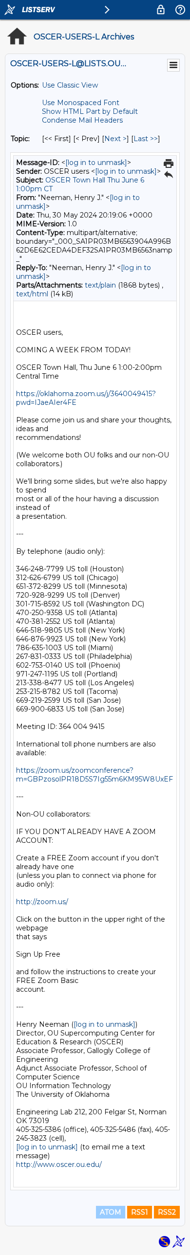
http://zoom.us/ (42, 901)
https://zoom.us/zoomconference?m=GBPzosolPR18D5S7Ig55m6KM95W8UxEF (94, 774)
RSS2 (167, 1212)
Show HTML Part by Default (90, 111)
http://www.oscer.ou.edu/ (59, 1164)
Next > (115, 138)
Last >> (145, 138)
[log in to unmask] (96, 162)
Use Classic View (70, 85)
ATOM (110, 1212)
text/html (32, 294)
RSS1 (139, 1212)
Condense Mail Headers (82, 120)
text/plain (100, 285)
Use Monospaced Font (80, 102)
